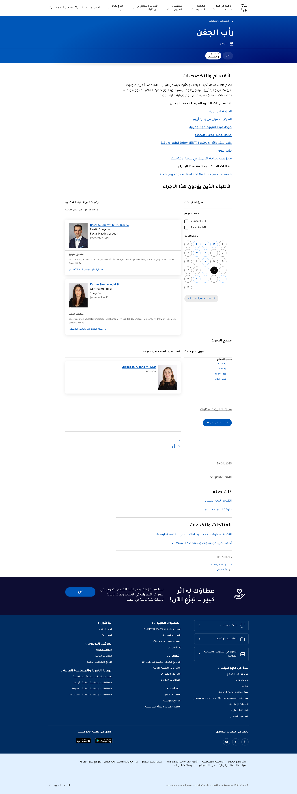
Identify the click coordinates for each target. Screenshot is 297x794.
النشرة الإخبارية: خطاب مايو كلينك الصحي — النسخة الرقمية (194, 534)
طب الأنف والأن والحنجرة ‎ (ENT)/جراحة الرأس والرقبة (196, 143)
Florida (222, 369)
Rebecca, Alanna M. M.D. (139, 367)
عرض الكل (220, 379)
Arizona (222, 364)
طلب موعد (222, 44)
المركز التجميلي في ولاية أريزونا (211, 119)
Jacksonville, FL (198, 221)
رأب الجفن (215, 33)
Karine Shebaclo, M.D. (105, 284)
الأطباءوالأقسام (213, 55)
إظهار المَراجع (223, 477)
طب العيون (224, 151)
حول (228, 55)
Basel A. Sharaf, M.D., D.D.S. (109, 225)
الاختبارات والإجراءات (219, 21)
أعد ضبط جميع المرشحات (201, 298)
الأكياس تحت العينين (218, 501)
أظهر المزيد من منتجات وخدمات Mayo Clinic (204, 543)
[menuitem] (228, 56)
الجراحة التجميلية (220, 111)
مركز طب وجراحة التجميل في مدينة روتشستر (201, 159)
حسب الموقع (191, 214)
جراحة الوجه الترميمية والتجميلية (210, 127)
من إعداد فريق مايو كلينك (216, 409)
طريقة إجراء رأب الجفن (218, 509)
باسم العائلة (191, 236)
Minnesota (220, 374)
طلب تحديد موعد (217, 422)
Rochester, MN (198, 227)
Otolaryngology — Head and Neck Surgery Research (195, 174)
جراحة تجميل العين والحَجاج (213, 135)
